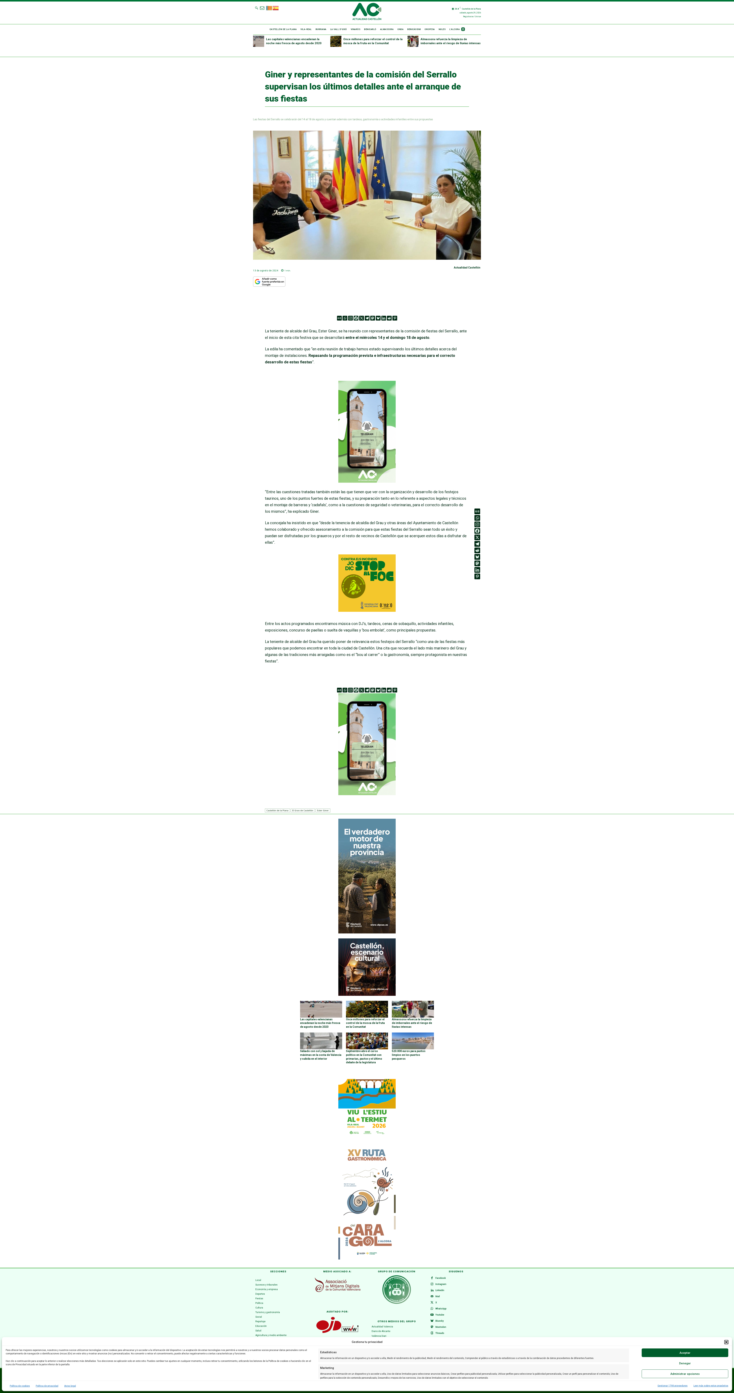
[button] (726, 1342)
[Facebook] (356, 318)
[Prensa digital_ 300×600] (367, 1202)
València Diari (379, 1336)
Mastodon (440, 1327)
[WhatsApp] (432, 1309)
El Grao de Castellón (302, 810)
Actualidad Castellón (467, 267)
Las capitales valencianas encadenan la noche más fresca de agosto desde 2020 (320, 1023)
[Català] (269, 7)
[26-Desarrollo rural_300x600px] (367, 932)
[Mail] (432, 1297)
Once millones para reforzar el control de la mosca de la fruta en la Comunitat (365, 1023)
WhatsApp (441, 1308)
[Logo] (367, 12)
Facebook (440, 1278)
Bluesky (439, 1321)
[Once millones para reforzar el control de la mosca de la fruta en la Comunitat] (335, 41)
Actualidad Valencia (382, 1326)
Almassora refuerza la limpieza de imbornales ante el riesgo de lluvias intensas (412, 1023)
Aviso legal (70, 1386)
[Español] (276, 7)
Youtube (439, 1314)
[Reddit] (389, 318)
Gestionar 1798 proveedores (673, 1385)
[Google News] (339, 318)
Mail (437, 1296)
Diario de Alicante (381, 1331)
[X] (361, 318)
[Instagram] (350, 318)
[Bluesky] (378, 318)
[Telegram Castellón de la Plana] (367, 485)
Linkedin (439, 1290)
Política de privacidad (47, 1386)
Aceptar (685, 1353)
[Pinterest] (394, 318)
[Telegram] (367, 318)
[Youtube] (432, 1315)
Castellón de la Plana (277, 810)
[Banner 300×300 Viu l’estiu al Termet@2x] (367, 1107)
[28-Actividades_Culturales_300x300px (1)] (367, 994)
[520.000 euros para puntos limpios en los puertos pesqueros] (413, 1041)
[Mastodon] (372, 318)
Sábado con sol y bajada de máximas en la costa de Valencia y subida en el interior (320, 1055)
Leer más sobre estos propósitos (710, 1385)
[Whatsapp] (345, 318)
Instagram (440, 1284)
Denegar (685, 1363)
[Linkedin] (383, 318)
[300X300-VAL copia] (367, 610)
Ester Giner (323, 810)
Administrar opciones (685, 1374)
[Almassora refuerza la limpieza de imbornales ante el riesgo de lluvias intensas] (413, 41)
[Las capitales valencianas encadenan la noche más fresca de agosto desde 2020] (258, 41)
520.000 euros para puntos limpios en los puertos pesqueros (408, 1055)
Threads (439, 1333)
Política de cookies (20, 1386)
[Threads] (432, 1333)
